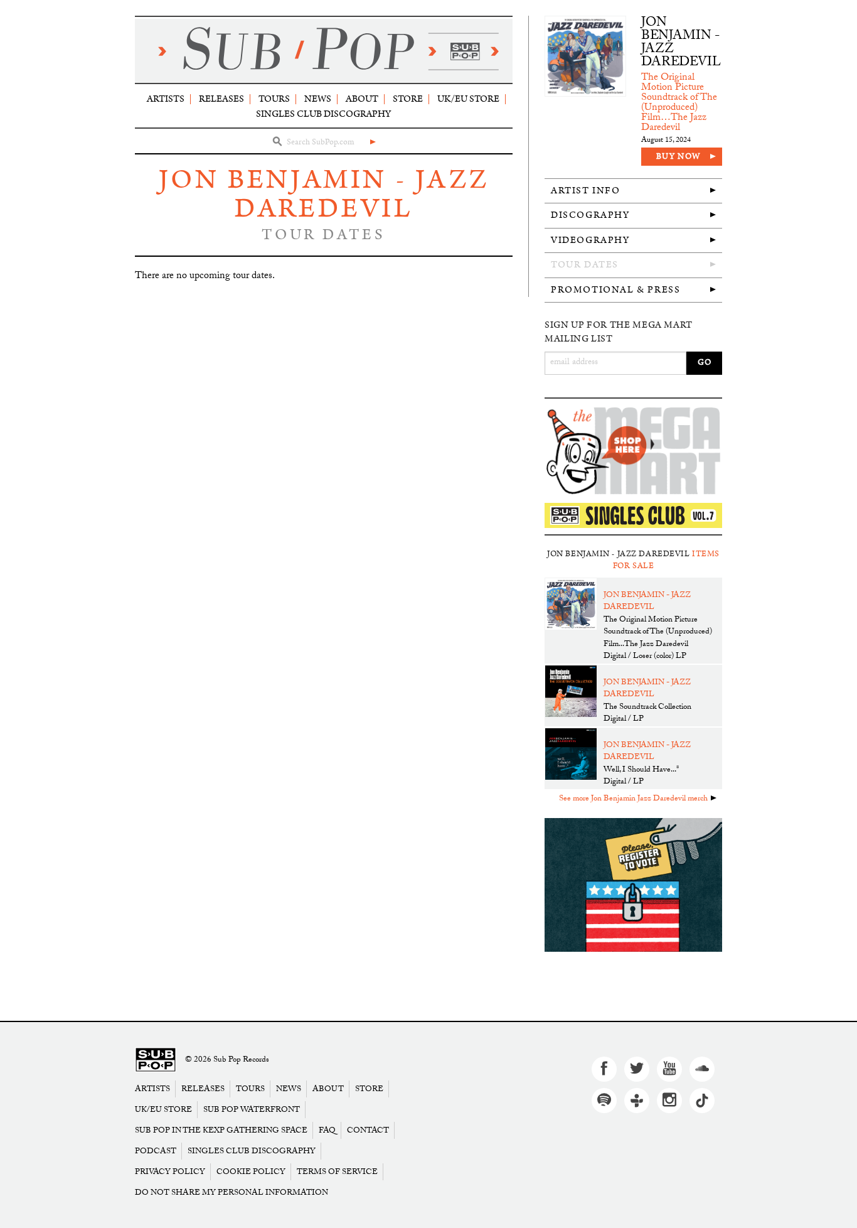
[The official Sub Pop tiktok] (702, 1100)
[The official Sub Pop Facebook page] (604, 1069)
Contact (368, 1130)
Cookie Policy (250, 1171)
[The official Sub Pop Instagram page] (669, 1100)
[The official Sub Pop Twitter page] (636, 1069)
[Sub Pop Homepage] (155, 1060)
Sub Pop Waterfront (251, 1109)
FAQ (327, 1130)
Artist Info (585, 190)
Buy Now (678, 157)
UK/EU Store (468, 98)
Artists (165, 98)
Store (408, 98)
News (317, 98)
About (362, 98)
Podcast (155, 1151)
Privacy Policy (170, 1171)
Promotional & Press (615, 289)
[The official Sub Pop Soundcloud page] (702, 1069)
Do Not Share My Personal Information (231, 1192)
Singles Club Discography (323, 114)
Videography (590, 240)
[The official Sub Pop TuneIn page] (636, 1100)
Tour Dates (585, 264)
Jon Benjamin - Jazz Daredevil (324, 194)
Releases (221, 98)
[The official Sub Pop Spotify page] (604, 1100)
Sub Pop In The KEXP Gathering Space (221, 1130)
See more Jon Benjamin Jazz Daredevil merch (633, 799)
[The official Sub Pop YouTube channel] (669, 1069)
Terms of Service (337, 1171)
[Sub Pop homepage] (324, 51)
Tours (274, 98)
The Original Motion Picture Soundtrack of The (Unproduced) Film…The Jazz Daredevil (679, 103)
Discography (590, 215)
